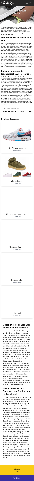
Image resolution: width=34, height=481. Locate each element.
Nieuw (22, 111)
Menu (30, 3)
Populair (13, 111)
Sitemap (17, 469)
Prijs (30, 111)
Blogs (17, 471)
